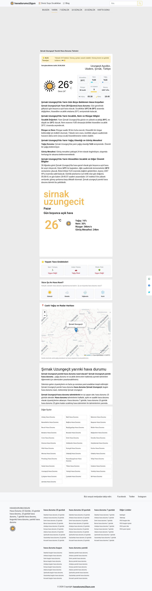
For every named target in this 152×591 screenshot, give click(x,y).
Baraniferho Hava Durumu (49, 422)
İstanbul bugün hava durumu (53, 553)
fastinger (122, 515)
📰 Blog (66, 3)
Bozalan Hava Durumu (73, 433)
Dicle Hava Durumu (72, 438)
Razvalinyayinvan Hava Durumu (73, 460)
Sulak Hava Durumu (48, 466)
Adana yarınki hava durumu (78, 570)
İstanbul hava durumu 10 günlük (79, 515)
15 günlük (90, 10)
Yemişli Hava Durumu (73, 471)
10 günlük (77, 10)
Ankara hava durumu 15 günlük (54, 518)
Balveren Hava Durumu (98, 417)
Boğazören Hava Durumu (99, 433)
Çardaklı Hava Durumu (73, 476)
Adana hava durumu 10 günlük (79, 532)
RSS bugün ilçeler (125, 523)
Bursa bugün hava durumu (52, 561)
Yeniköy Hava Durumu (98, 471)
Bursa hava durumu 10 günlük (78, 523)
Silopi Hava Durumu (97, 459)
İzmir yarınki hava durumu (77, 558)
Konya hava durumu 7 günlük (103, 529)
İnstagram (142, 497)
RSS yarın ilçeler (125, 529)
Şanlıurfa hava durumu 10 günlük (79, 535)
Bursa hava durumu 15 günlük (53, 523)
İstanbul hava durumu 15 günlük (54, 515)
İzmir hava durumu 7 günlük (103, 520)
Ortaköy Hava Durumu (98, 453)
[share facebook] (149, 285)
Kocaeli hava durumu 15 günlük (54, 540)
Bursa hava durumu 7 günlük (103, 523)
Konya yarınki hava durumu (78, 567)
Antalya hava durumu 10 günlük (79, 526)
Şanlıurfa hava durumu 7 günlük (104, 535)
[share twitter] (149, 292)
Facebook (121, 497)
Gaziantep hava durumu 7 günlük (105, 537)
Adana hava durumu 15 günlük (54, 532)
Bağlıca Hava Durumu (73, 422)
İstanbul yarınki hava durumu (78, 553)
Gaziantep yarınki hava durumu (79, 575)
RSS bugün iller (125, 520)
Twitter (132, 497)
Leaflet (88, 355)
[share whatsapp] (149, 279)
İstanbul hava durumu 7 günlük (104, 515)
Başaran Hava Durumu (98, 422)
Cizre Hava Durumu (47, 438)
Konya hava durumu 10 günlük (79, 529)
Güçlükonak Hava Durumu (99, 443)
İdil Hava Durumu (96, 476)
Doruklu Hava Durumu (98, 438)
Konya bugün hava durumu (52, 567)
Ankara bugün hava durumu (53, 555)
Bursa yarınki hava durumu (77, 561)
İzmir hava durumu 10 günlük (78, 520)
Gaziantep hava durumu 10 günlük (80, 537)
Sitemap (122, 518)
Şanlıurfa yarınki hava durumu (78, 572)
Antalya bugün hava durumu (53, 564)
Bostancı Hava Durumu (48, 433)
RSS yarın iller (124, 526)
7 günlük (64, 10)
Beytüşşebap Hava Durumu (75, 427)
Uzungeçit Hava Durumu (49, 471)
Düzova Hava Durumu (48, 443)
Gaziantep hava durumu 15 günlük (55, 537)
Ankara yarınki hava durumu (78, 555)
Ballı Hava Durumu (72, 417)
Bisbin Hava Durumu (97, 427)
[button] (76, 330)
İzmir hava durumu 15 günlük (53, 520)
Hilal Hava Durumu (47, 448)
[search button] (139, 3)
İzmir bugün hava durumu (52, 558)
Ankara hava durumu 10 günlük (79, 518)
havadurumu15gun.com (84, 587)
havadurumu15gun (25, 3)
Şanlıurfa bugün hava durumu (53, 572)
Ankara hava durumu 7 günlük (104, 518)
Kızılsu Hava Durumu (97, 448)
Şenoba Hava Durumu (48, 482)
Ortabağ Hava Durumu (73, 453)
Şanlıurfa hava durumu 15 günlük (54, 535)
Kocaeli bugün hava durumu (53, 578)
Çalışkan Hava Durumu (49, 476)
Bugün (45, 10)
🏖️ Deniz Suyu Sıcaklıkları (49, 3)
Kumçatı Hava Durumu (73, 448)
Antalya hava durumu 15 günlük (54, 526)
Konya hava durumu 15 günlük (53, 529)
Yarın (54, 10)
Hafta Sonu (103, 10)
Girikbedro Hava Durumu (74, 443)
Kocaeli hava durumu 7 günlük (104, 540)
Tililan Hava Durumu (72, 466)
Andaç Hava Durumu (48, 417)
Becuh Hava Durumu (48, 427)
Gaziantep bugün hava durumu (54, 575)
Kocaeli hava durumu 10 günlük (79, 540)
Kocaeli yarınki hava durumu (78, 578)
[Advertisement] (76, 32)
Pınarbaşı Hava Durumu (49, 459)
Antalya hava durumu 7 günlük (104, 526)
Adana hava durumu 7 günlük (104, 532)
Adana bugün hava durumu (52, 570)
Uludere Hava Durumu (98, 466)
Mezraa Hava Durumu (48, 453)
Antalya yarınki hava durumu (78, 564)
